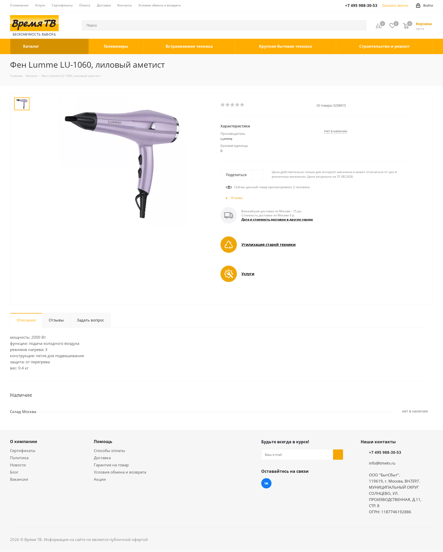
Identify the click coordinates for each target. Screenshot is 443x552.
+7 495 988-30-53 (385, 452)
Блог (14, 472)
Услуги (247, 273)
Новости (18, 464)
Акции (100, 479)
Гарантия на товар (111, 464)
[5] (242, 105)
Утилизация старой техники (268, 244)
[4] (237, 105)
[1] (222, 105)
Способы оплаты (109, 450)
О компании (23, 441)
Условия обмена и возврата (120, 472)
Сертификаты (22, 450)
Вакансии (19, 479)
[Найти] (360, 25)
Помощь (103, 441)
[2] (227, 105)
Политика (19, 457)
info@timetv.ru (382, 463)
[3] (232, 105)
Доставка (102, 457)
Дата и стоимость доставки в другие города (277, 219)
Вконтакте (266, 483)
